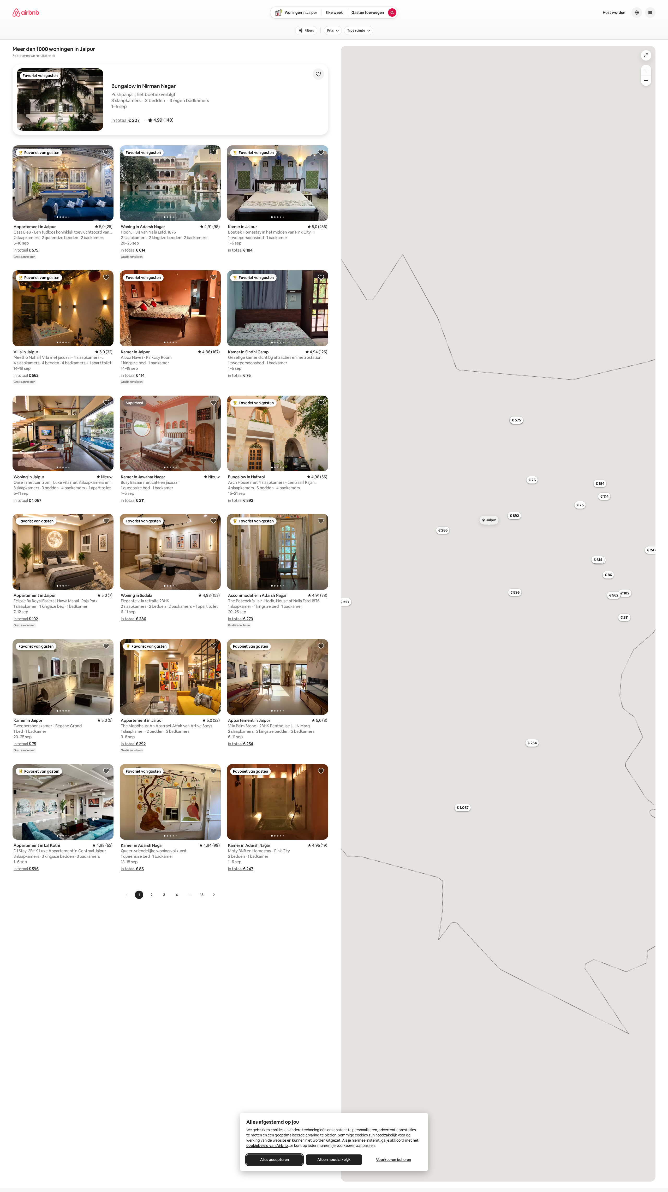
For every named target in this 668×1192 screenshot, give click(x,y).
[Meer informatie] (53, 55)
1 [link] (139, 894)
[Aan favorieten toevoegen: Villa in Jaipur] (106, 277)
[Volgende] (213, 895)
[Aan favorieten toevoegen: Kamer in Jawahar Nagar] (213, 402)
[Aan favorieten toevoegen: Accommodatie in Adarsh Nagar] (321, 520)
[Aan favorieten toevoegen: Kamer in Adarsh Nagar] (213, 771)
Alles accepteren (274, 1159)
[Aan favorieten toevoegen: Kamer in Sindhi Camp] (321, 277)
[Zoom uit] (646, 80)
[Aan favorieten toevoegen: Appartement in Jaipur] (106, 152)
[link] (127, 895)
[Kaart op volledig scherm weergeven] (646, 55)
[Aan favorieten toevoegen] (318, 74)
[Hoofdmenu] (650, 12)
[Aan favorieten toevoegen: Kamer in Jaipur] (321, 152)
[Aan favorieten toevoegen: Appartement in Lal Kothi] (106, 771)
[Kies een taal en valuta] (636, 12)
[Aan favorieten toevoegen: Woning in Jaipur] (106, 402)
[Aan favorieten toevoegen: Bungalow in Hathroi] (321, 402)
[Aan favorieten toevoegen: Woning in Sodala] (213, 520)
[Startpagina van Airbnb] (26, 12)
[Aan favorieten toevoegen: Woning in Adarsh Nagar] (213, 152)
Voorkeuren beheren (393, 1159)
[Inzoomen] (646, 70)
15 (202, 894)
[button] (125, 120)
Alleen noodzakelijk (334, 1159)
